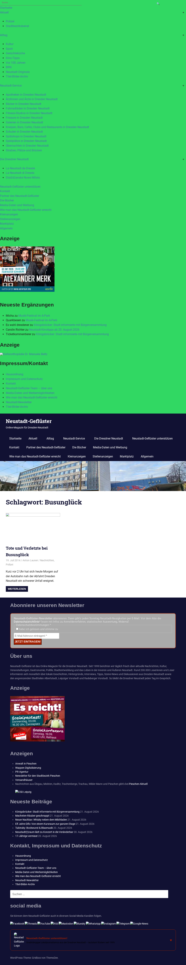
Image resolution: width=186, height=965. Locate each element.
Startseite (6, 7)
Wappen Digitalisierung (28, 767)
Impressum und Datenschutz (24, 379)
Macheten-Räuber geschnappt (32, 815)
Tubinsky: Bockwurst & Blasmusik (34, 827)
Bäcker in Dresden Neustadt (23, 104)
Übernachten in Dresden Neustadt (27, 145)
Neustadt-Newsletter (19, 402)
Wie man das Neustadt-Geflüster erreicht (25, 210)
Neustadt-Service (11, 85)
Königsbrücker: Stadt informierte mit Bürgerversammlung (70, 325)
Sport (9, 48)
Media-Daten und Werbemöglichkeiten (30, 393)
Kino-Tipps (13, 58)
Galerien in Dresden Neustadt (24, 122)
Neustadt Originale (18, 72)
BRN (8, 67)
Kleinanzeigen (9, 214)
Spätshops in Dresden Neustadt (26, 136)
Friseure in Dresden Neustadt (24, 117)
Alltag (3, 35)
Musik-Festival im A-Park (34, 315)
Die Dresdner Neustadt (14, 159)
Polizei (10, 21)
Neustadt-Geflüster (29, 421)
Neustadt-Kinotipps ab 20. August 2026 (54, 329)
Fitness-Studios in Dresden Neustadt (29, 113)
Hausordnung (14, 374)
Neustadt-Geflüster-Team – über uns (29, 388)
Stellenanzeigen (10, 219)
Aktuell (4, 12)
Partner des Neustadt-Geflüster (19, 196)
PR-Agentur (21, 771)
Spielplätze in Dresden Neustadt (26, 141)
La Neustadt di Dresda (20, 173)
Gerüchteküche (15, 53)
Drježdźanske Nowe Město (23, 177)
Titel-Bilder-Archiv (17, 76)
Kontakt (5, 191)
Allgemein (6, 228)
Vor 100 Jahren (15, 62)
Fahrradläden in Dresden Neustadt (28, 108)
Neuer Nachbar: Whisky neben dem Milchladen (41, 819)
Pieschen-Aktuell (138, 783)
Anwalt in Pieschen (26, 763)
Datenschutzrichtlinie (26, 621)
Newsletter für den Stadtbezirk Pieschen (37, 775)
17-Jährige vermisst (26, 836)
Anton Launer (30, 560)
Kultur (9, 44)
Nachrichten (47, 560)
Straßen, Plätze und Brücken (24, 150)
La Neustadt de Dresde (20, 168)
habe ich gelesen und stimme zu (38, 629)
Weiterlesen (17, 588)
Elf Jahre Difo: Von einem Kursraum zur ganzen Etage (45, 823)
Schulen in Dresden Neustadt (24, 131)
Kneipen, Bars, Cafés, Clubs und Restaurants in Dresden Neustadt (47, 127)
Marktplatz (7, 223)
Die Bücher (7, 200)
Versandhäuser (24, 779)
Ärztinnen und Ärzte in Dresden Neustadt (32, 99)
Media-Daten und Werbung (17, 205)
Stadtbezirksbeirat (17, 26)
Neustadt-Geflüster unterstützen (20, 186)
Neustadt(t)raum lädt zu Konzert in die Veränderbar (44, 832)
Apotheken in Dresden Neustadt (26, 94)
